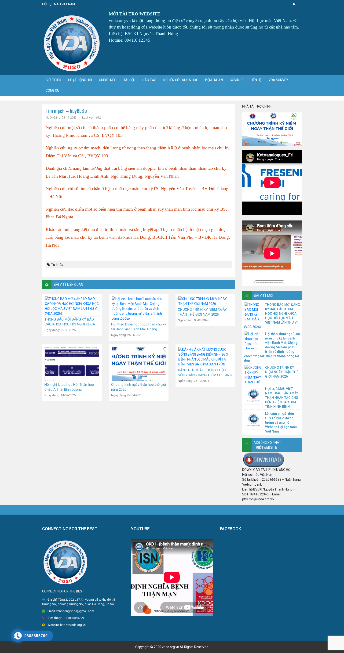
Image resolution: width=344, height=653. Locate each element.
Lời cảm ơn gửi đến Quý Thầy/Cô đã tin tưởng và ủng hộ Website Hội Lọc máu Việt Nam (281, 422)
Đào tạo (149, 80)
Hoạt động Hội (80, 80)
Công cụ (52, 90)
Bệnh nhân (214, 80)
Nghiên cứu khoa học (180, 80)
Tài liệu (129, 80)
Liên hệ (256, 80)
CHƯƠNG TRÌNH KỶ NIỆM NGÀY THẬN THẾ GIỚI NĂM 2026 (281, 372)
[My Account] (295, 4)
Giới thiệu (53, 80)
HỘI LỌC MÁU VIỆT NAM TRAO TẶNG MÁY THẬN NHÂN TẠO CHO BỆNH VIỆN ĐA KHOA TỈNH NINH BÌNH (281, 397)
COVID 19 (237, 80)
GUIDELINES (107, 80)
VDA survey (278, 80)
